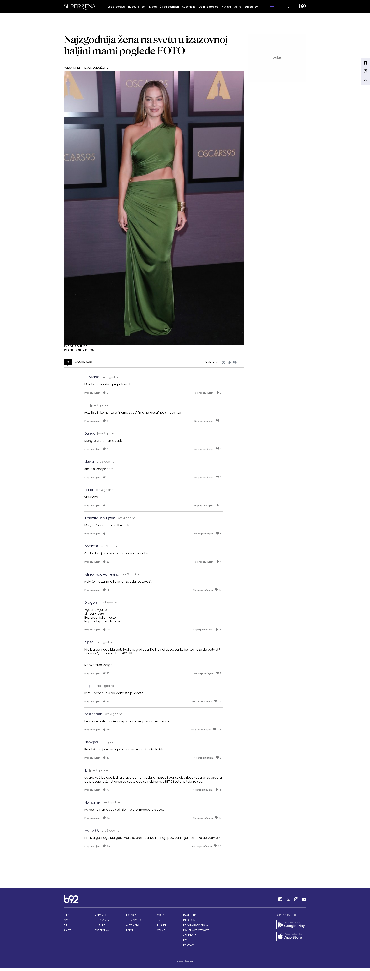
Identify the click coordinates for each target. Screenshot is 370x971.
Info (66, 915)
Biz (66, 925)
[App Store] (291, 936)
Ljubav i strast (137, 6)
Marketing (190, 915)
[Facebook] (280, 899)
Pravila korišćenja (195, 925)
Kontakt (188, 945)
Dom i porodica (208, 6)
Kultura (100, 925)
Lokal (130, 930)
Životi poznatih (169, 6)
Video (160, 915)
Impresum (189, 920)
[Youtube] (304, 899)
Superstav (251, 6)
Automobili (133, 925)
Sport (68, 920)
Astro (237, 6)
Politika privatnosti (196, 930)
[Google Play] (291, 925)
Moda (153, 6)
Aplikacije (189, 935)
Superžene (188, 6)
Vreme (161, 930)
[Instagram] (296, 899)
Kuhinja (226, 6)
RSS (185, 940)
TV (158, 920)
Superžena (102, 930)
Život (67, 930)
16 (68, 362)
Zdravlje (101, 915)
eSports (131, 915)
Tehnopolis (133, 920)
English (162, 925)
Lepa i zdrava (116, 6)
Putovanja (102, 920)
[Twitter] (288, 899)
